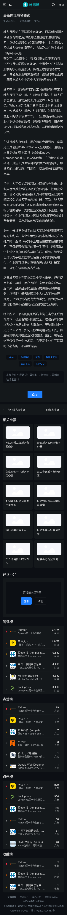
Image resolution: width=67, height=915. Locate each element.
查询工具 (25, 363)
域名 (37, 357)
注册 (40, 601)
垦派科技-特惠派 (39, 375)
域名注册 (36, 896)
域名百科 (26, 21)
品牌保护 (24, 357)
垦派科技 (24, 896)
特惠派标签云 (51, 896)
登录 (61, 5)
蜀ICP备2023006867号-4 (44, 910)
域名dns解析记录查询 (33, 900)
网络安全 (40, 363)
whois (12, 357)
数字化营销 (51, 357)
